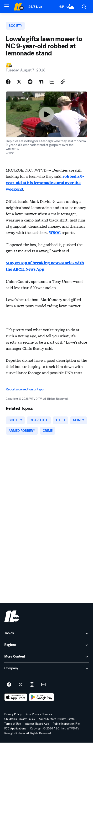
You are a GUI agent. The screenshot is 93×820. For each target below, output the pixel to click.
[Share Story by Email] (52, 82)
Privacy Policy (13, 714)
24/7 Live (35, 7)
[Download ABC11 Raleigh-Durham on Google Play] (41, 697)
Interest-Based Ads (37, 723)
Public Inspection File (66, 723)
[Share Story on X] (19, 82)
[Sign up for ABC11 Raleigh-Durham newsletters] (43, 685)
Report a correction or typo (24, 389)
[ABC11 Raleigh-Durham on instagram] (32, 685)
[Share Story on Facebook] (8, 82)
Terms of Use (12, 723)
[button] (7, 6)
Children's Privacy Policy (19, 719)
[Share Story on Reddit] (30, 82)
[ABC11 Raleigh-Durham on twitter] (20, 685)
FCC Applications (15, 728)
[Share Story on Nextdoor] (41, 82)
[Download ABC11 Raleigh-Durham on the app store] (15, 697)
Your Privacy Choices (39, 714)
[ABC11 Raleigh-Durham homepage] (19, 7)
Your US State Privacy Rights (57, 719)
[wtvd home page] (11, 616)
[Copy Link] (63, 82)
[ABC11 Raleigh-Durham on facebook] (9, 685)
